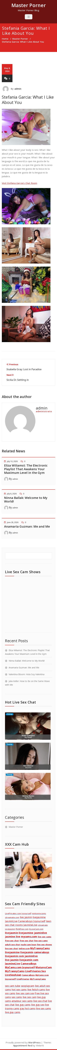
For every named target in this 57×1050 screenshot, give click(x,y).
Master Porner (20, 38)
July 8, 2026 (12, 493)
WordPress (34, 1042)
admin (17, 88)
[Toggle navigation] (28, 16)
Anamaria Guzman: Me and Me (27, 526)
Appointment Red (22, 1045)
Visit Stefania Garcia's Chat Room (19, 183)
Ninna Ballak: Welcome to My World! (25, 499)
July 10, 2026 (12, 461)
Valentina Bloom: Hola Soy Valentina (26, 674)
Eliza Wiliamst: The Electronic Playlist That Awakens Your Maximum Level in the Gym (26, 469)
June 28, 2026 (12, 522)
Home (5, 38)
